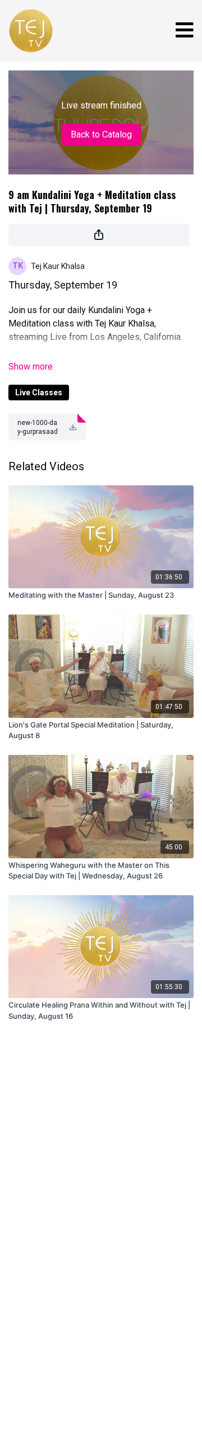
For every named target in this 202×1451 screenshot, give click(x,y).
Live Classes (38, 392)
